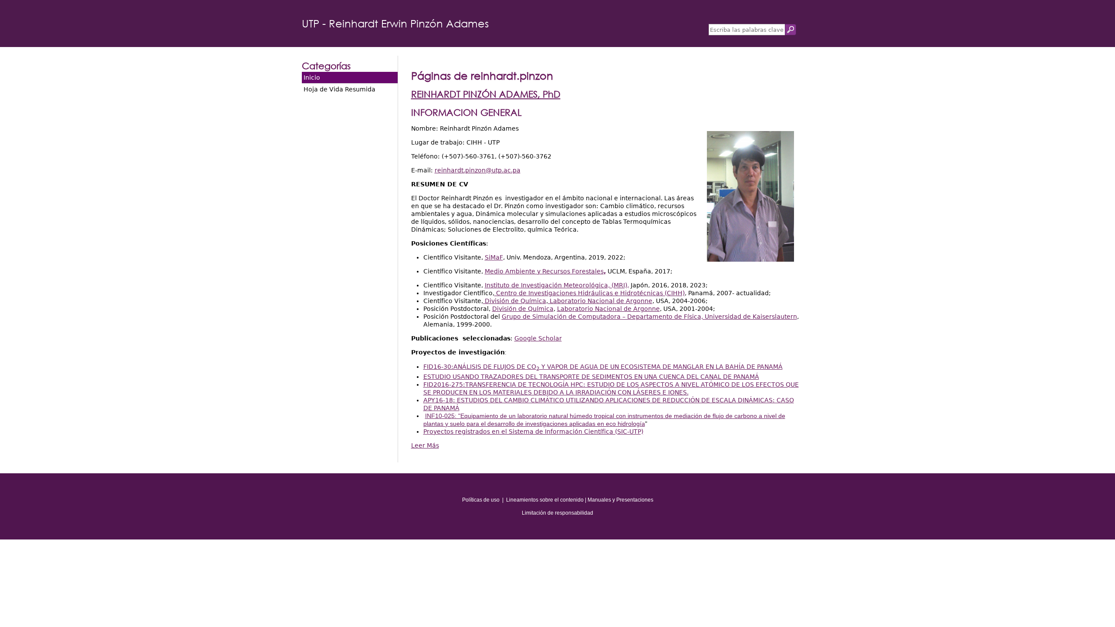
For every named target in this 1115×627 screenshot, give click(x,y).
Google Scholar (538, 338)
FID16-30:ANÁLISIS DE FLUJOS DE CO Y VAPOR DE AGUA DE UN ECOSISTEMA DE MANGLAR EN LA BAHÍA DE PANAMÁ (603, 366)
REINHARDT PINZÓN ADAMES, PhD (486, 94)
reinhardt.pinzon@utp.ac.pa (477, 170)
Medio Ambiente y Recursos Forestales (545, 271)
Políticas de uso (481, 500)
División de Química (514, 300)
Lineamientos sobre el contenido (545, 500)
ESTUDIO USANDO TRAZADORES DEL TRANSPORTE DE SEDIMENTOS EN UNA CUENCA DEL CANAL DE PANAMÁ (591, 376)
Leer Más (425, 445)
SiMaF (494, 257)
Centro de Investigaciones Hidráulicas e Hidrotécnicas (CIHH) (589, 293)
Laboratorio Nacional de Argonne (600, 300)
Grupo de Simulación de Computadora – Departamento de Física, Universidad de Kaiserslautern (649, 316)
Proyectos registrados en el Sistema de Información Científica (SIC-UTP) (533, 431)
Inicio (312, 77)
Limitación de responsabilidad (557, 513)
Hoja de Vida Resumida (339, 89)
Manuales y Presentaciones (620, 500)
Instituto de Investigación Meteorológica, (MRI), (557, 285)
